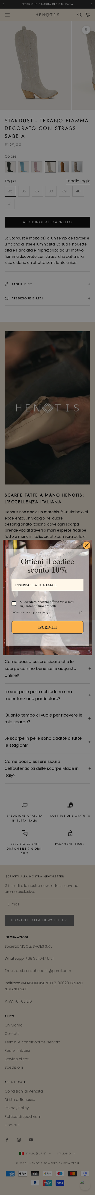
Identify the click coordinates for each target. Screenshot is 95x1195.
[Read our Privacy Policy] (80, 612)
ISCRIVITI (47, 627)
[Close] (86, 545)
